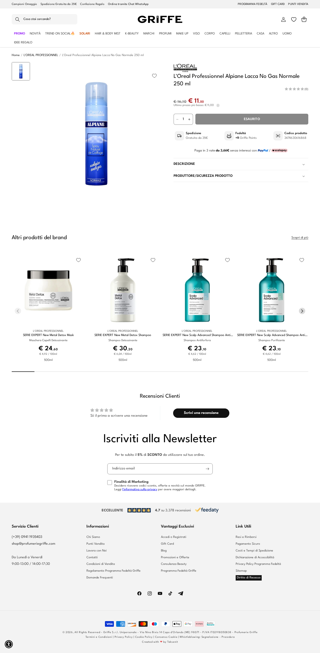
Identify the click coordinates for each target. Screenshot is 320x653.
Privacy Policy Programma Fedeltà (258, 564)
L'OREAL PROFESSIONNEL (41, 55)
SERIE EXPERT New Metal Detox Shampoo (122, 335)
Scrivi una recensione (201, 413)
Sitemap (241, 570)
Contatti (92, 557)
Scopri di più (299, 237)
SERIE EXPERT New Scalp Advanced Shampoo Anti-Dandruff (197, 335)
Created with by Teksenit (160, 642)
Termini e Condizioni (99, 637)
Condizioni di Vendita (100, 564)
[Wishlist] (294, 19)
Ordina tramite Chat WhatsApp (128, 4)
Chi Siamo (93, 537)
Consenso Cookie (166, 637)
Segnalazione (210, 637)
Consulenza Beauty (173, 564)
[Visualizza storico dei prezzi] (218, 105)
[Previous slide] (21, 69)
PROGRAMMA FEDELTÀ (252, 4)
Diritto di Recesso (248, 577)
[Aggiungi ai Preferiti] (154, 75)
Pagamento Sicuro (248, 543)
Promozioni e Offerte (175, 557)
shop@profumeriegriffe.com (33, 544)
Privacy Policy (124, 637)
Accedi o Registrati (173, 537)
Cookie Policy (144, 637)
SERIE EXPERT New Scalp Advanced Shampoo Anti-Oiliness (271, 335)
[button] (44, 19)
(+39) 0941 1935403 (27, 537)
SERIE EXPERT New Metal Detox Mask (48, 335)
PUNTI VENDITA (298, 4)
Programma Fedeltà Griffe (178, 570)
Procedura (228, 637)
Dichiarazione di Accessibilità (255, 557)
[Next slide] (21, 198)
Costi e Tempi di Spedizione (254, 550)
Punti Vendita (95, 543)
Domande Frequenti (99, 577)
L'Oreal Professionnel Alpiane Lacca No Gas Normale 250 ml (103, 55)
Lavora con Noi (96, 550)
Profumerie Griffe (246, 632)
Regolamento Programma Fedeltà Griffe (113, 570)
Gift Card (167, 543)
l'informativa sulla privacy (139, 489)
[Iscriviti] (207, 468)
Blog (164, 550)
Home (16, 55)
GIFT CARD (278, 4)
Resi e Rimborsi (246, 537)
